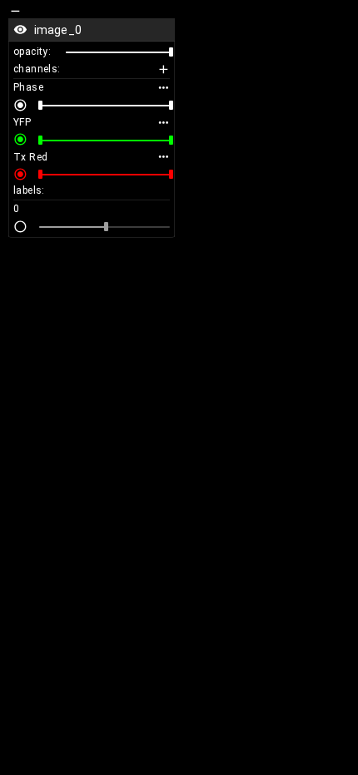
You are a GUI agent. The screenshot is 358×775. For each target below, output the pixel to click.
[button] (91, 30)
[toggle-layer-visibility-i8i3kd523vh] (20, 29)
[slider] (171, 52)
